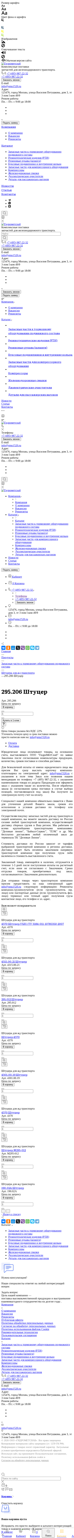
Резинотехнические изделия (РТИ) (28, 157)
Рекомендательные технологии (19, 1332)
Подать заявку (10, 123)
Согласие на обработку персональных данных (25, 1460)
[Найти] (4, 238)
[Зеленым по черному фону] (2, 35)
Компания (8, 127)
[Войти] (2, 218)
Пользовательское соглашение (19, 1335)
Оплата (12, 743)
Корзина (6, 1496)
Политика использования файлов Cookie (25, 1329)
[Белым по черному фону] (2, 24)
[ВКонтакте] (3, 648)
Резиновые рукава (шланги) (24, 160)
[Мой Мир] (13, 648)
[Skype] (32, 648)
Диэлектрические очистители (25, 176)
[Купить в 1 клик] (4, 913)
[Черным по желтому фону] (2, 32)
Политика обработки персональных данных (27, 1323)
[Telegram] (9, 200)
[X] (18, 648)
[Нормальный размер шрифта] (3, 9)
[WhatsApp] (27, 648)
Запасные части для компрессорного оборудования (38, 167)
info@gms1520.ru (11, 86)
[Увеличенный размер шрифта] (4, 13)
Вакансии (14, 136)
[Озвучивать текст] (3, 53)
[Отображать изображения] (3, 42)
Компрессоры (16, 170)
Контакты (8, 194)
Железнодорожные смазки (23, 173)
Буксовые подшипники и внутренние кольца (34, 164)
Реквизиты (14, 139)
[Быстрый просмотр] (4, 909)
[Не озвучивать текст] (3, 57)
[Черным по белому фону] (2, 20)
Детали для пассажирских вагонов (28, 179)
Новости (7, 186)
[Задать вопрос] (3, 724)
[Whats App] (9, 203)
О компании (15, 132)
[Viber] (23, 648)
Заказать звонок (11, 80)
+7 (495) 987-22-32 (17, 73)
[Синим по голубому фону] (2, 28)
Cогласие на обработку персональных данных (28, 1326)
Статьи (6, 190)
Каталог (7, 145)
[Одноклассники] (8, 648)
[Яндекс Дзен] (9, 206)
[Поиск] (4, 213)
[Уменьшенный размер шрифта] (3, 5)
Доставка (13, 746)
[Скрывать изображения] (3, 46)
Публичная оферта (12, 1319)
